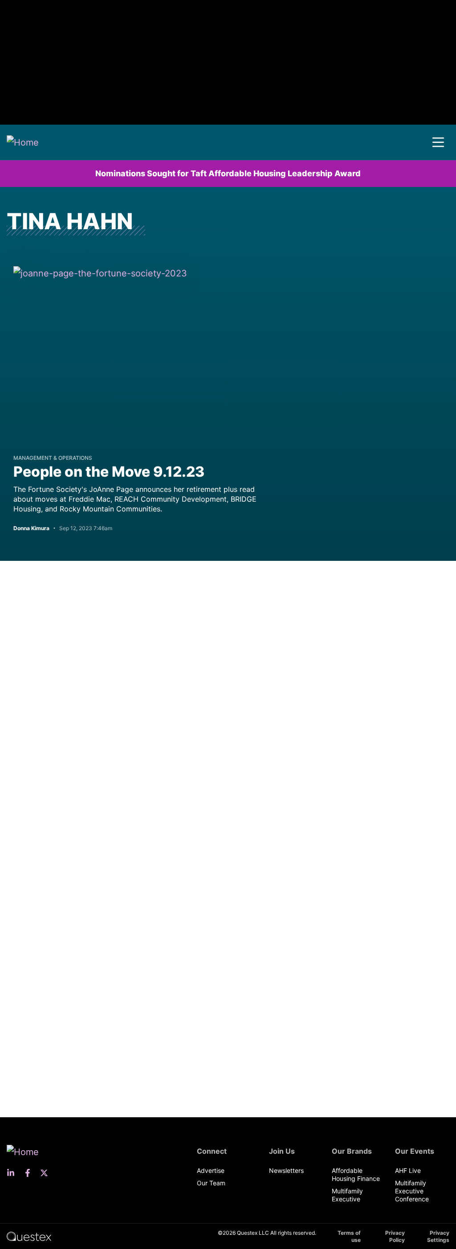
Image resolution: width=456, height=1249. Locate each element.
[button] (438, 142)
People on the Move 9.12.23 (108, 471)
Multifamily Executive (347, 1195)
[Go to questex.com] (29, 1236)
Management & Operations (52, 457)
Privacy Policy (395, 1236)
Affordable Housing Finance (356, 1174)
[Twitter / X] (46, 1172)
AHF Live (408, 1170)
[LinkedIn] (13, 1172)
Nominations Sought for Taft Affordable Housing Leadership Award (228, 173)
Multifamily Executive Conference (412, 1191)
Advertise (210, 1170)
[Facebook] (30, 1172)
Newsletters (286, 1170)
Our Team (211, 1183)
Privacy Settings (438, 1236)
